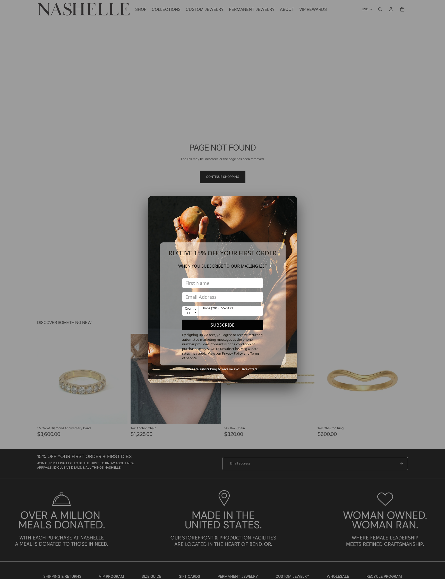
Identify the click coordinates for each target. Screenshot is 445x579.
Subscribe (223, 325)
